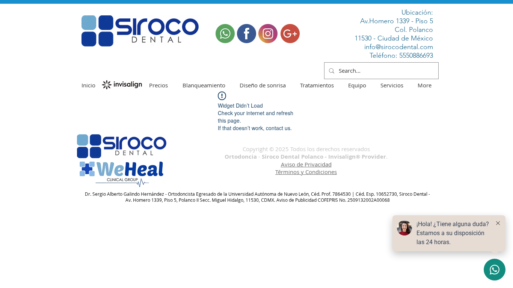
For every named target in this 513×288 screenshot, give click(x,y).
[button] (225, 33)
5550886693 (416, 55)
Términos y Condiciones (306, 172)
